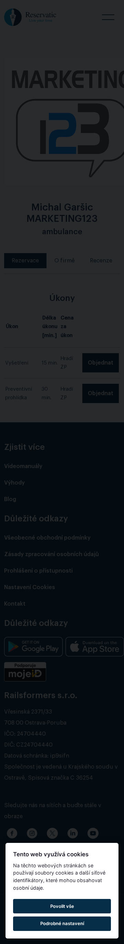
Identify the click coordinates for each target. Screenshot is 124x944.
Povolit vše (62, 906)
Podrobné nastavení (62, 923)
